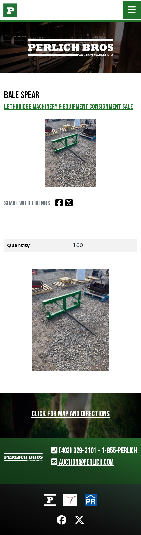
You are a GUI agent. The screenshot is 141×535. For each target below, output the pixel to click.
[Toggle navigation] (132, 10)
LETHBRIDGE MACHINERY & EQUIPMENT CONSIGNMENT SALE (68, 107)
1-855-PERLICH (119, 450)
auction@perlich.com (85, 462)
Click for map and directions (70, 414)
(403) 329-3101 (77, 450)
